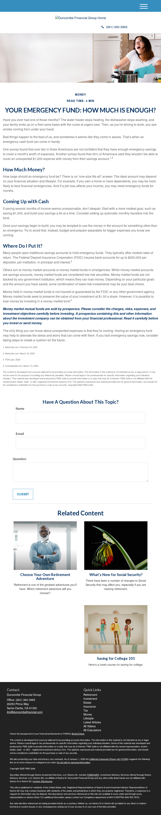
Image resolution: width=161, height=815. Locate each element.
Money (87, 714)
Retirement (90, 695)
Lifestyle (88, 718)
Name (20, 408)
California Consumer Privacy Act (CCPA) (108, 759)
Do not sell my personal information (73, 762)
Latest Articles (92, 722)
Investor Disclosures (42, 781)
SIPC (96, 774)
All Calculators (92, 730)
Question (19, 459)
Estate (87, 702)
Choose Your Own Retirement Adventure (45, 576)
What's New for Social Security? (116, 574)
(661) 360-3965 (116, 27)
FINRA (90, 774)
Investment (90, 699)
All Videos (89, 726)
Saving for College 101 (116, 658)
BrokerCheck (78, 733)
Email (20, 434)
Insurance (89, 706)
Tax (85, 710)
